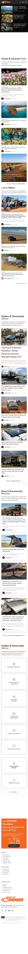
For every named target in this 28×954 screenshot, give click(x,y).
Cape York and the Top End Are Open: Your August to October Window (13, 121)
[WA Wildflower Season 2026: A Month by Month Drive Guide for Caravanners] (14, 76)
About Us (5, 884)
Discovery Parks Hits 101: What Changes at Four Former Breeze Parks (19, 16)
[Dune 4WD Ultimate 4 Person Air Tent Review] (14, 541)
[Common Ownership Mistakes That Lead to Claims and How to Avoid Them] (14, 459)
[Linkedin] (12, 910)
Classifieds (5, 874)
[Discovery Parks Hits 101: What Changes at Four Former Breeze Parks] (7, 18)
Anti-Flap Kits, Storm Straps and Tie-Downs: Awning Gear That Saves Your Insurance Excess (13, 619)
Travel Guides (6, 871)
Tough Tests (5, 858)
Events (2, 245)
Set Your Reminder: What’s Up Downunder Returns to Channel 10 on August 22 (13, 247)
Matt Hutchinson (7, 98)
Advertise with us (7, 892)
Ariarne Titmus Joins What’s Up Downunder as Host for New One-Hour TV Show (20, 25)
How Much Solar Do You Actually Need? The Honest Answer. (12, 443)
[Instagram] (6, 910)
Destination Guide (4, 86)
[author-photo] (2, 99)
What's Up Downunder (8, 278)
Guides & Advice (6, 861)
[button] (19, 2)
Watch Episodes (6, 855)
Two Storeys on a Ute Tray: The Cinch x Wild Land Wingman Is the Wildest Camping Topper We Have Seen (13, 521)
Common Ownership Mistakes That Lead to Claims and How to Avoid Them (12, 471)
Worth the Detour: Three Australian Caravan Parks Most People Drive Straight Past (13, 148)
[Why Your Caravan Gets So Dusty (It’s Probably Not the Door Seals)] (14, 405)
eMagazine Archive (7, 863)
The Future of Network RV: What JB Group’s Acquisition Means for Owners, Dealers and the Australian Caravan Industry (12, 274)
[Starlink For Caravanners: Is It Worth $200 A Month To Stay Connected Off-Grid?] (14, 571)
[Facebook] (2, 910)
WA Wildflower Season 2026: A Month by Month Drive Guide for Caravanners (11, 90)
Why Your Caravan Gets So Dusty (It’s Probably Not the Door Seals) (13, 416)
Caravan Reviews (7, 856)
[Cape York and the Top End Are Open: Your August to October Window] (14, 109)
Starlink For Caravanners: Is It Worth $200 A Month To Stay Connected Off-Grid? (12, 583)
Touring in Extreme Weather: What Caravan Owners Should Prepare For (11, 352)
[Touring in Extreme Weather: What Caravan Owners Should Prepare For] (14, 336)
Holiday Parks (6, 869)
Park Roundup (3, 146)
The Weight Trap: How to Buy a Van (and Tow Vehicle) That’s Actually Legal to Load (13, 388)
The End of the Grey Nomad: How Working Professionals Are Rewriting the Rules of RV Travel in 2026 (13, 216)
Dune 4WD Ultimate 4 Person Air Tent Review (13, 550)
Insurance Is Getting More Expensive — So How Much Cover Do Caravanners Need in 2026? (20, 8)
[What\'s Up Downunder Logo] (7, 2)
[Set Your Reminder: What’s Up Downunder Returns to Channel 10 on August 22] (14, 235)
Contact (4, 886)
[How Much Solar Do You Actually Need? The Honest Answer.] (14, 432)
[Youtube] (9, 910)
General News (15, 18)
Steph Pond (6, 250)
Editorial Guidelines (7, 887)
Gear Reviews (6, 859)
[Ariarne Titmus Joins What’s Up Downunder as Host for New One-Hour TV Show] (7, 27)
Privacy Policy (6, 890)
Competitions (6, 872)
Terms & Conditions (7, 889)
